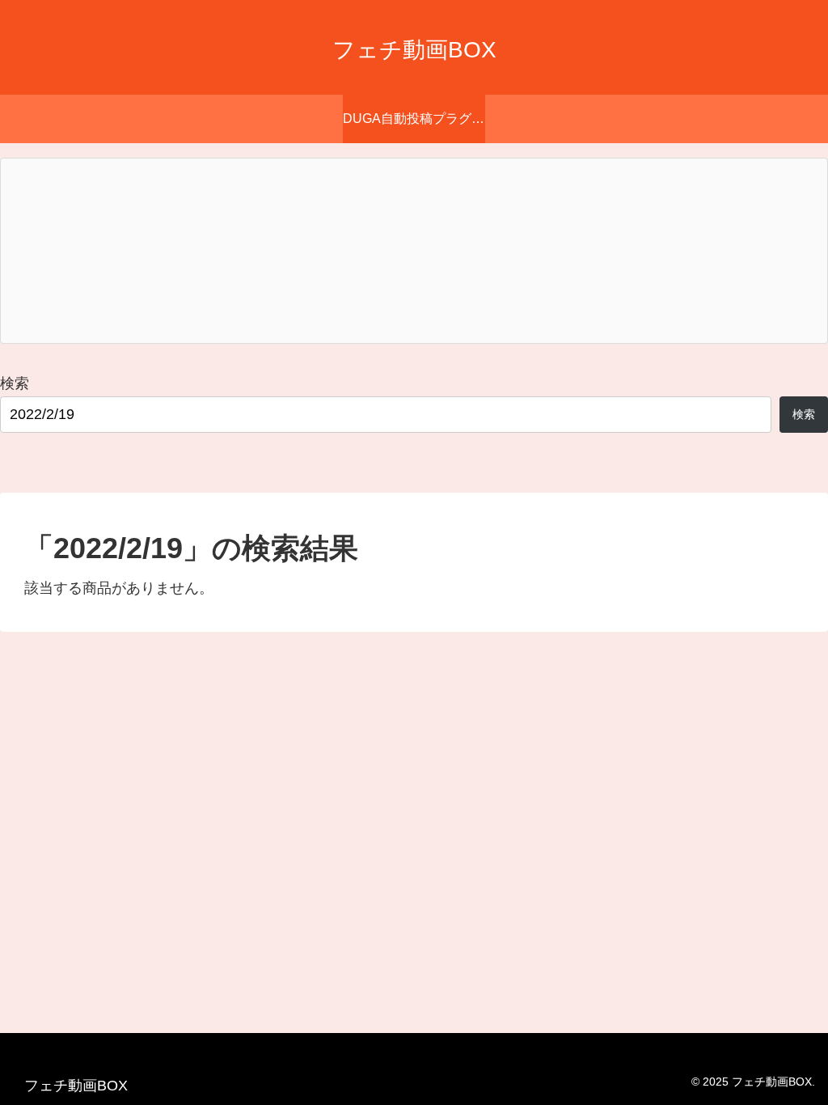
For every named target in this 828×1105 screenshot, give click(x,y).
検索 (14, 383)
